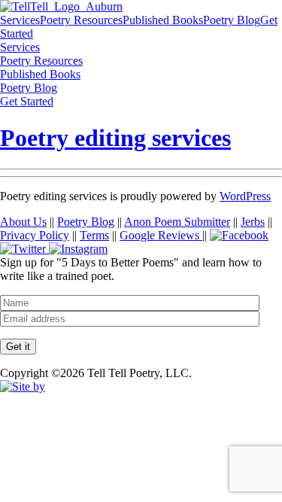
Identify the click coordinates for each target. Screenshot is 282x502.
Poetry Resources (81, 20)
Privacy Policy (34, 235)
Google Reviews (161, 235)
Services (20, 20)
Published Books (163, 20)
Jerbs (253, 221)
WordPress (245, 196)
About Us (23, 221)
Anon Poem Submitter (177, 221)
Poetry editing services (115, 137)
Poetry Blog (231, 20)
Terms (94, 235)
